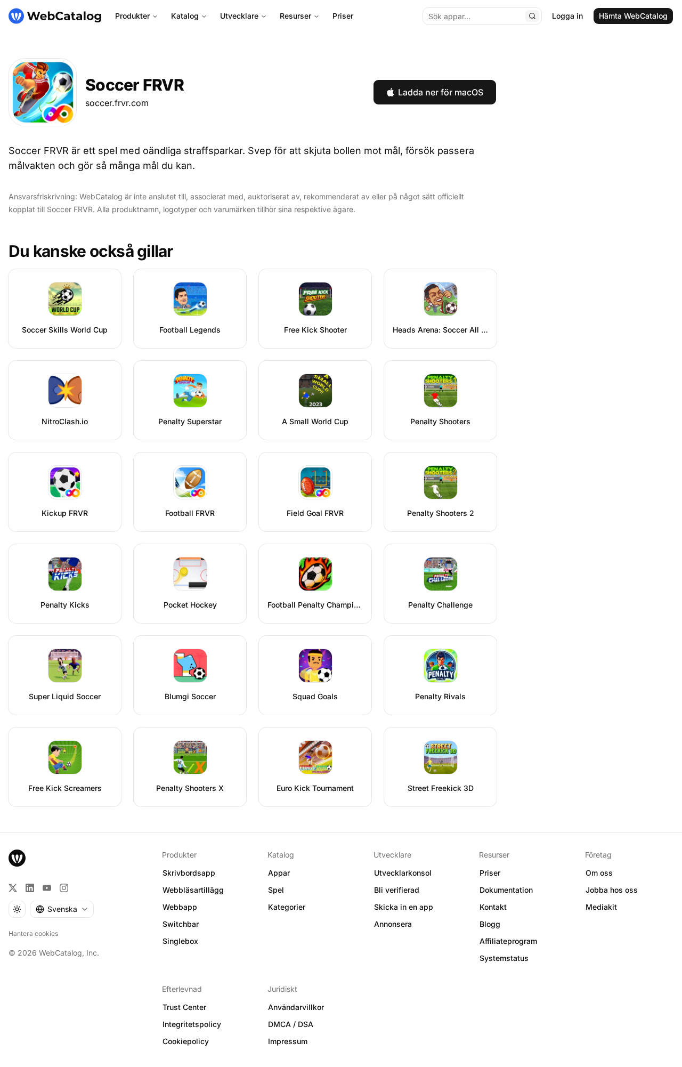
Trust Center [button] (184, 1007)
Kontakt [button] (493, 906)
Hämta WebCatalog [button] (633, 15)
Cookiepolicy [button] (186, 1041)
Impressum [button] (287, 1041)
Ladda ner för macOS (440, 92)
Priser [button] (490, 872)
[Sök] (532, 16)
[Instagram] (64, 888)
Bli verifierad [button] (396, 889)
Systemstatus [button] (504, 958)
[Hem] (55, 16)
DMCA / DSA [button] (290, 1024)
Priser (342, 15)
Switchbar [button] (181, 923)
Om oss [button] (599, 872)
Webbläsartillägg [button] (193, 889)
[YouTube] (47, 888)
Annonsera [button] (393, 923)
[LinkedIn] (30, 888)
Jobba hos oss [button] (612, 889)
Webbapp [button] (180, 906)
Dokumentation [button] (506, 889)
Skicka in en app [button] (403, 906)
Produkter (132, 15)
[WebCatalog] (17, 858)
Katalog (185, 15)
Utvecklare (239, 15)
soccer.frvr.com (117, 103)
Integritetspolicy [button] (192, 1024)
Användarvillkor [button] (296, 1007)
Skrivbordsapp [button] (189, 872)
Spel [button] (276, 889)
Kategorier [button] (286, 906)
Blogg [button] (490, 923)
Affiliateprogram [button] (508, 940)
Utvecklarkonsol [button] (403, 872)
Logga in (567, 15)
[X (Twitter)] (13, 888)
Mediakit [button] (601, 906)
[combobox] (62, 909)
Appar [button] (279, 872)
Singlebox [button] (180, 940)
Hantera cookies (33, 933)
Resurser (295, 15)
